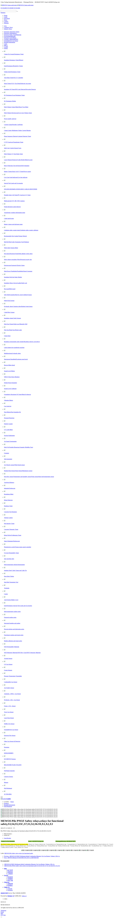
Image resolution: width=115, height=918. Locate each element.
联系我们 (10, 885)
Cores (5, 44)
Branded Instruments (9, 42)
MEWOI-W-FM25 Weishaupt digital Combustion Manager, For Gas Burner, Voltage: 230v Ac (29, 864)
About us (6, 882)
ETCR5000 (10, 8)
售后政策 (10, 877)
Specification (7, 838)
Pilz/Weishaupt (8, 806)
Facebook (10, 890)
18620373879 (4, 893)
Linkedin (9, 888)
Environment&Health (9, 36)
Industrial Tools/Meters (10, 37)
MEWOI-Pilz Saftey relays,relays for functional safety (18, 853)
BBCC (6, 45)
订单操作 (10, 873)
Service (6, 875)
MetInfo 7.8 (10, 896)
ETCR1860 (17, 8)
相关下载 (10, 880)
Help (5, 868)
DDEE (6, 48)
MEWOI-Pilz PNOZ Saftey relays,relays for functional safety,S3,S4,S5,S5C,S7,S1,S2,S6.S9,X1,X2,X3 (32, 865)
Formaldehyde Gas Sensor (11, 40)
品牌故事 (10, 883)
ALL (5, 26)
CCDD (6, 47)
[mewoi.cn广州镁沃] (17, 5)
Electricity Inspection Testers (11, 31)
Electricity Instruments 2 (10, 33)
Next (21, 857)
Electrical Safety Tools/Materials (12, 34)
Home (5, 15)
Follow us (7, 887)
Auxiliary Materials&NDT (11, 39)
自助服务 (10, 878)
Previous (32, 856)
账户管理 (10, 870)
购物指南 (10, 872)
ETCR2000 (4, 8)
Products (3, 12)
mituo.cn (24, 896)
